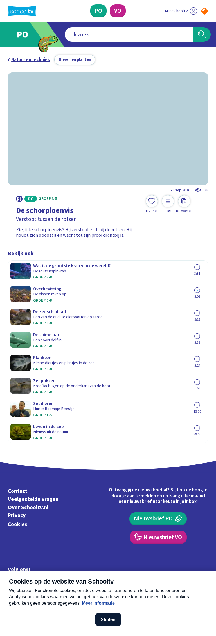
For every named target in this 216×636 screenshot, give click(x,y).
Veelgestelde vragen (33, 499)
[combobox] (129, 34)
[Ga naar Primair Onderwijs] (26, 34)
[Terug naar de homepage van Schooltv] (22, 11)
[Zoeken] (202, 34)
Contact (18, 491)
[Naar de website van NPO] (204, 11)
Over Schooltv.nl (28, 507)
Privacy (17, 516)
